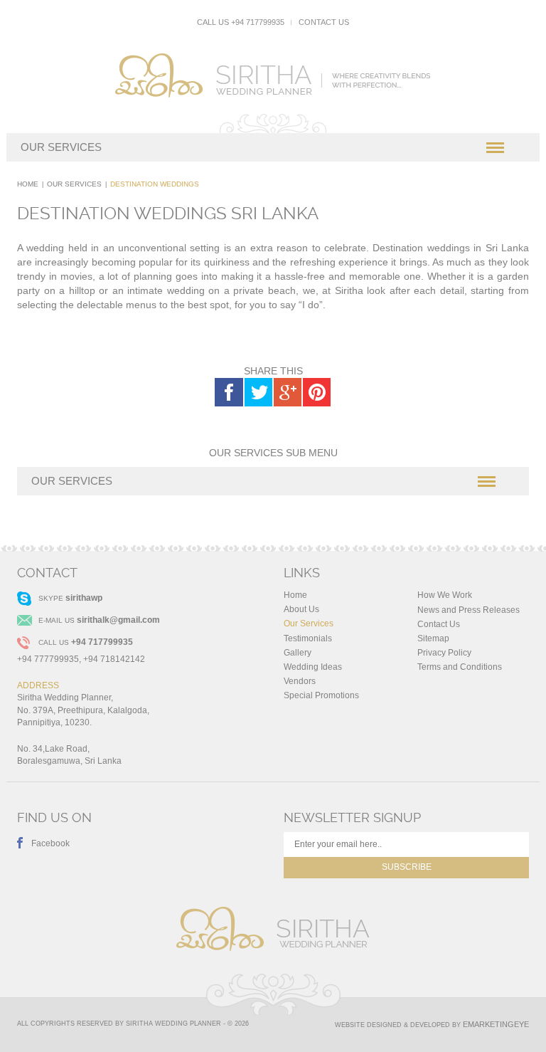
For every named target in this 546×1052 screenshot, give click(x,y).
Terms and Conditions (459, 667)
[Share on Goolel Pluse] (287, 392)
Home (27, 184)
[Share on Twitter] (258, 392)
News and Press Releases (468, 610)
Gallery (297, 653)
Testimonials (308, 638)
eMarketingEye (496, 1024)
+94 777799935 (48, 659)
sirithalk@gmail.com (118, 620)
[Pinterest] (316, 392)
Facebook (50, 843)
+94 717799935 (102, 642)
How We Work (444, 595)
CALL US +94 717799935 (240, 22)
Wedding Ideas (313, 667)
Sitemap (433, 638)
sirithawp (83, 598)
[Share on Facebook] (229, 392)
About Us (301, 609)
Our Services (74, 184)
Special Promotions (321, 695)
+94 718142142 (114, 659)
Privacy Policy (444, 653)
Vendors (300, 681)
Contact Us (324, 22)
